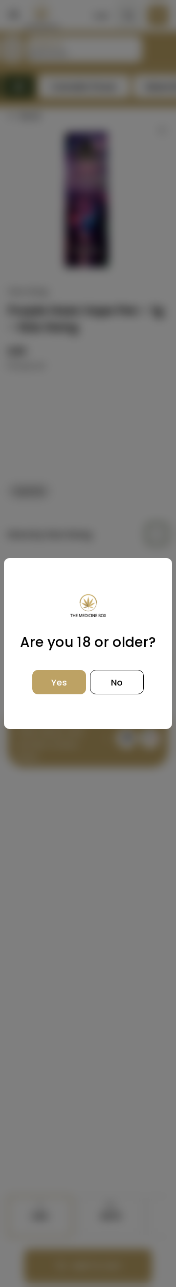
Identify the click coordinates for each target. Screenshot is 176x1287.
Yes (59, 682)
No (117, 682)
